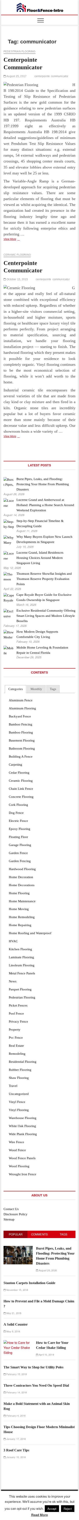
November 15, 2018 (17, 1290)
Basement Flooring (22, 740)
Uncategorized (19, 1094)
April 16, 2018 (46, 1354)
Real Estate (16, 1045)
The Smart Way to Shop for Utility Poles (33, 1367)
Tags (53, 689)
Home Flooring (19, 893)
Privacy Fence (18, 1021)
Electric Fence (18, 821)
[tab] (15, 689)
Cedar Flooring (19, 772)
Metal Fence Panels (22, 973)
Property (14, 1029)
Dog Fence (16, 813)
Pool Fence (16, 1013)
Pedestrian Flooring (20, 51)
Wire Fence (16, 1142)
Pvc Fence (16, 1037)
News (12, 981)
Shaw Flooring (19, 1078)
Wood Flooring (19, 1166)
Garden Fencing (20, 861)
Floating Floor (18, 837)
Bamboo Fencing (20, 724)
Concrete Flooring (21, 796)
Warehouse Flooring (22, 1118)
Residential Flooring (22, 1061)
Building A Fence (20, 756)
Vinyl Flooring (19, 1110)
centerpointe (42, 76)
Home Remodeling (22, 917)
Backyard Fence (20, 716)
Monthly (36, 689)
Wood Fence (17, 1150)
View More (19, 239)
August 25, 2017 (16, 76)
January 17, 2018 (16, 1439)
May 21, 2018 (14, 1313)
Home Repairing (20, 925)
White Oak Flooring (22, 1126)
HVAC (13, 941)
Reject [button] (68, 1509)
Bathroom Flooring (22, 748)
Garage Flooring (20, 845)
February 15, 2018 (16, 1374)
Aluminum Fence (20, 700)
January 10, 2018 (16, 1457)
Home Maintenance (22, 901)
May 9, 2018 (13, 1331)
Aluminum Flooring (22, 708)
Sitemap (9, 1219)
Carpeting (15, 764)
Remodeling (17, 1053)
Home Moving (19, 909)
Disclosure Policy (15, 1214)
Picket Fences (18, 1005)
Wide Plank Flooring (23, 1134)
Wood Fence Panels (22, 1158)
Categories (15, 689)
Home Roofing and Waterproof (30, 933)
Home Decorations (21, 885)
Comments (39, 1234)
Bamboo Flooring (21, 732)
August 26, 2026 (47, 1270)
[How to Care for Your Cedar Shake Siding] (18, 1342)
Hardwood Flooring (22, 869)
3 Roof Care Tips (16, 1450)
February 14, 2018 (16, 1392)
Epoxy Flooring (19, 829)
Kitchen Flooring (20, 949)
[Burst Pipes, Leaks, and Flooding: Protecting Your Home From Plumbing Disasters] (18, 1248)
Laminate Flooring (21, 957)
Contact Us (11, 1209)
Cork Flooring (18, 804)
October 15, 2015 (17, 279)
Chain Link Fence (21, 788)
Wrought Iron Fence (22, 1174)
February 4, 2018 (15, 1415)
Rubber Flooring (20, 1069)
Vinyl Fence (17, 1102)
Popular (15, 1234)
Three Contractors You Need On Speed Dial (36, 1385)
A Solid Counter (16, 1324)
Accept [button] (51, 1509)
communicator (59, 76)
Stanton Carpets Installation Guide (29, 1283)
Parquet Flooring (20, 989)
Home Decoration (21, 877)
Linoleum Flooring (21, 965)
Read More (39, 1514)
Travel (13, 1086)
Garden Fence (18, 853)
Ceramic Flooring (17, 254)
